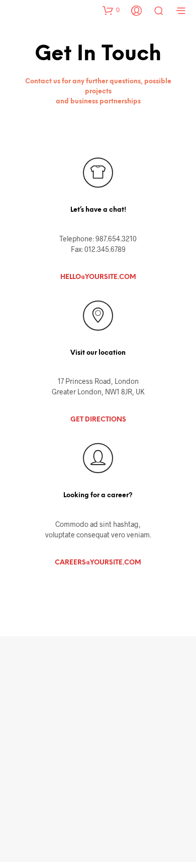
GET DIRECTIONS (98, 419)
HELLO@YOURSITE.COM (98, 277)
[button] (111, 10)
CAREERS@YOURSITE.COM (98, 562)
